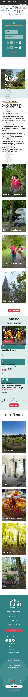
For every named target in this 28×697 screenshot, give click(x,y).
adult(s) (16, 42)
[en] (24, 8)
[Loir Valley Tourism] (16, 10)
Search (14, 52)
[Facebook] (6, 640)
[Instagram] (13, 640)
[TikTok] (10, 640)
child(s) (16, 47)
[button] (24, 8)
